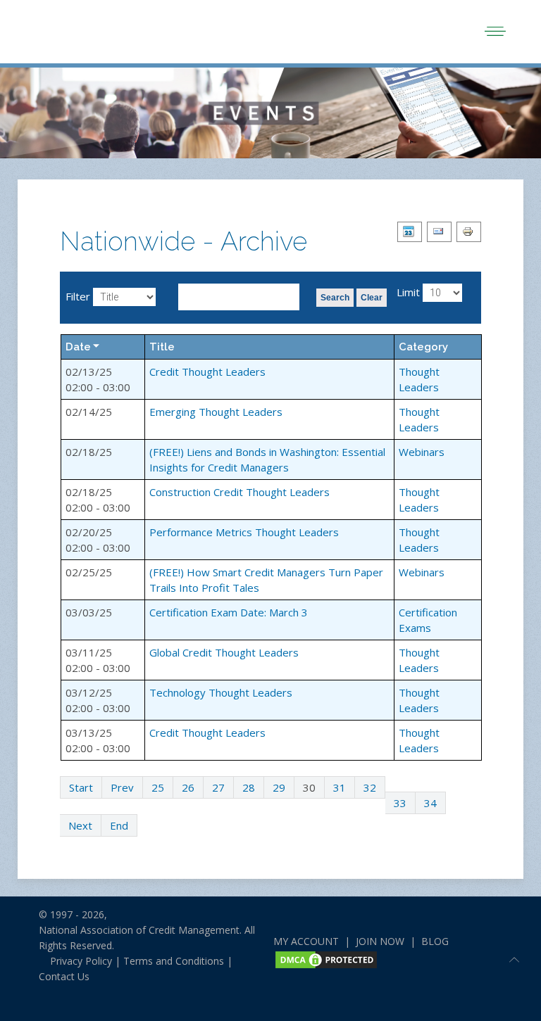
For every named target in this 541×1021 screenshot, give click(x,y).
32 (369, 787)
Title (162, 347)
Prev (122, 787)
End (119, 825)
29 (279, 787)
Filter (78, 296)
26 (188, 787)
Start (81, 787)
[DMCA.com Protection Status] (326, 958)
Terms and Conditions (173, 961)
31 (339, 787)
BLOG (435, 941)
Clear (372, 298)
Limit (408, 292)
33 (400, 803)
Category (423, 347)
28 (248, 787)
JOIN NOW (380, 941)
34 (430, 803)
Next (80, 825)
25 (157, 787)
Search (335, 298)
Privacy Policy (75, 961)
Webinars (421, 452)
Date (78, 347)
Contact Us (64, 976)
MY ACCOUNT (306, 941)
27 (218, 787)
